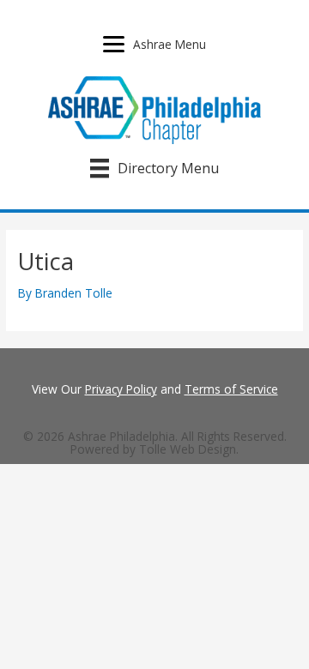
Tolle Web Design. (189, 449)
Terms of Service (231, 389)
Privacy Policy (121, 389)
